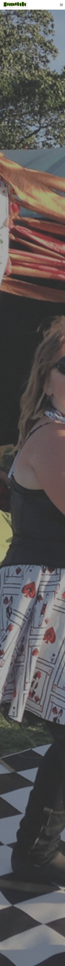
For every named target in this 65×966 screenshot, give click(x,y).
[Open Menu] (61, 4)
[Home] (15, 4)
